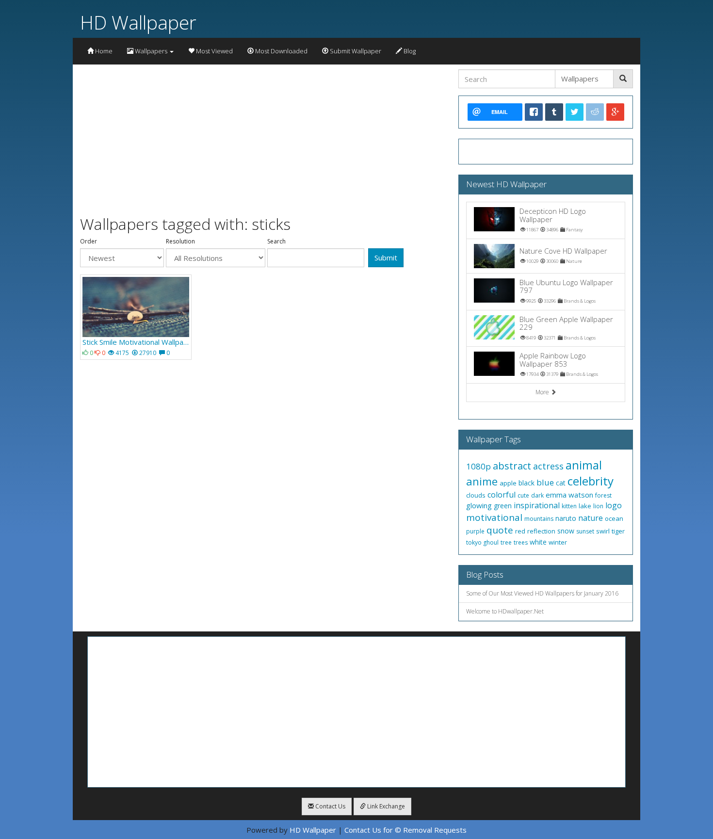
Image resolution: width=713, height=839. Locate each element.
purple (475, 531)
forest (603, 495)
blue (545, 482)
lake (585, 505)
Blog (409, 51)
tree (506, 542)
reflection (541, 531)
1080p (478, 466)
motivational (494, 517)
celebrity (590, 481)
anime (482, 481)
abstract (512, 465)
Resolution (180, 241)
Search (276, 241)
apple (508, 483)
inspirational (537, 505)
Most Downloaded (281, 51)
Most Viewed (213, 51)
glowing (479, 505)
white (538, 542)
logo (613, 505)
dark (537, 495)
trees (521, 542)
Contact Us (329, 806)
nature (590, 518)
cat (561, 482)
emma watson (569, 495)
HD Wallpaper (138, 22)
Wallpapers (151, 51)
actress (548, 466)
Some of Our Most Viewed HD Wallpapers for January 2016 (542, 593)
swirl (603, 531)
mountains (538, 519)
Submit (385, 257)
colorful (501, 494)
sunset (585, 531)
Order (88, 241)
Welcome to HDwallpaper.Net (505, 611)
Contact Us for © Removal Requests (405, 830)
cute (523, 495)
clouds (476, 495)
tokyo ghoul (482, 542)
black (527, 482)
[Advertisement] (262, 137)
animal (584, 465)
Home (103, 51)
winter (558, 542)
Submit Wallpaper (354, 51)
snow (565, 530)
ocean (614, 518)
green (503, 505)
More (543, 392)
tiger (618, 531)
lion (598, 506)
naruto (565, 518)
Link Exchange (385, 806)
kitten (569, 506)
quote (499, 530)
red (520, 531)
